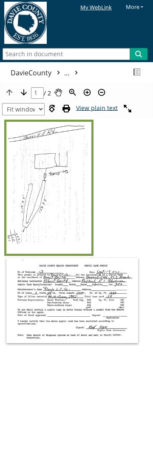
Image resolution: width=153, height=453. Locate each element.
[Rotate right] (52, 108)
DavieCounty (41, 72)
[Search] (138, 54)
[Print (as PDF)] (66, 108)
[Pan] (58, 92)
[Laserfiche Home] (36, 23)
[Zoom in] (87, 92)
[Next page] (24, 92)
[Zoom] (72, 92)
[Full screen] (127, 108)
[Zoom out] (101, 92)
